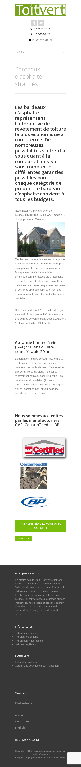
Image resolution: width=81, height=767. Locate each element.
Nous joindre (23, 721)
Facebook (34, 23)
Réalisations (23, 703)
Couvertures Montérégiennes (41, 583)
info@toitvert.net (42, 39)
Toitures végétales (25, 644)
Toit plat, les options (26, 636)
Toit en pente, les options (29, 640)
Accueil (19, 715)
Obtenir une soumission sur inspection (37, 665)
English (20, 727)
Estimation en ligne (26, 662)
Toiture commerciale (26, 633)
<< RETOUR (23, 538)
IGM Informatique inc (56, 757)
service (19, 614)
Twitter (41, 23)
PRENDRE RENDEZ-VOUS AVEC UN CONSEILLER (40, 525)
